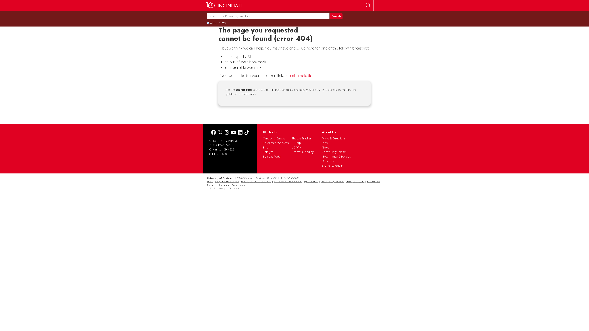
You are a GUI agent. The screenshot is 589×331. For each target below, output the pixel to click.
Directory (328, 161)
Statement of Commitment (288, 181)
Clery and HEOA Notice (227, 181)
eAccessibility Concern (332, 181)
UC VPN (297, 147)
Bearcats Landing (303, 152)
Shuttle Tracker (301, 138)
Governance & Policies (336, 156)
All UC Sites (218, 22)
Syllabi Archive (311, 181)
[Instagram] (227, 132)
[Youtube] (233, 132)
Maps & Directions (334, 138)
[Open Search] (368, 5)
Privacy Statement (355, 181)
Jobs (325, 143)
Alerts (210, 181)
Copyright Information (218, 185)
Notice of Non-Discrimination (256, 181)
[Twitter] (220, 132)
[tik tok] (246, 132)
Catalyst (268, 152)
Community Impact (334, 152)
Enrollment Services (276, 143)
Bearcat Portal (272, 156)
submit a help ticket (301, 75)
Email (266, 147)
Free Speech (373, 181)
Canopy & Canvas (274, 138)
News (325, 147)
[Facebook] (213, 132)
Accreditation (239, 185)
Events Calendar (332, 165)
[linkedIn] (240, 132)
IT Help (296, 143)
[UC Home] (224, 5)
